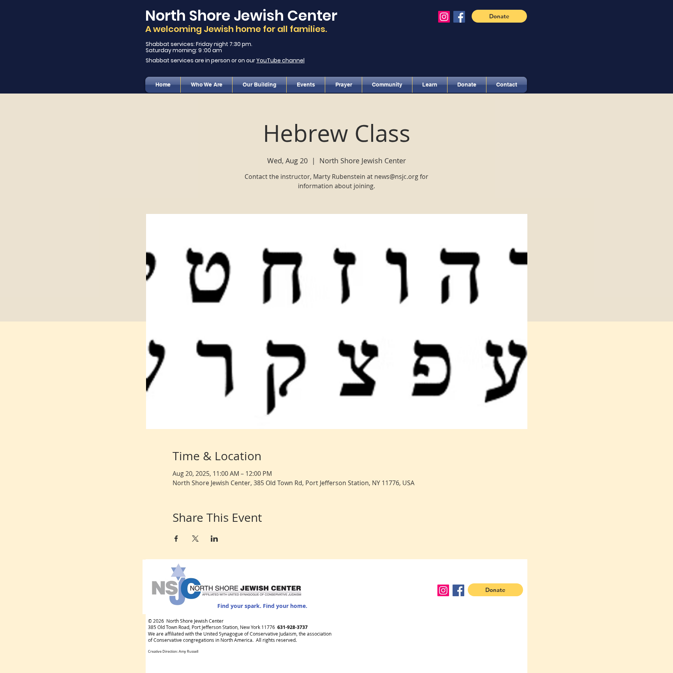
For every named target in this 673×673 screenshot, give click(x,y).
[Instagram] (444, 17)
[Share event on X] (195, 538)
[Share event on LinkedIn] (214, 538)
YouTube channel (280, 60)
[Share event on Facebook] (176, 538)
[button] (206, 85)
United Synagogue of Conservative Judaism (249, 634)
